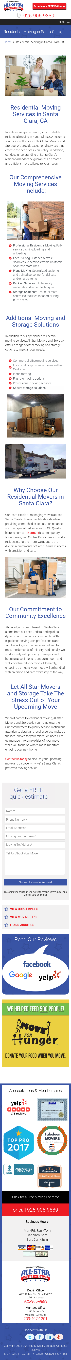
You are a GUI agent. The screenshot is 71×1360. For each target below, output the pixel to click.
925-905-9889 (38, 16)
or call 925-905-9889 (35, 1210)
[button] (62, 22)
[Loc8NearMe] (49, 1182)
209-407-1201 (35, 1318)
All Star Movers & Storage (49, 1176)
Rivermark (32, 532)
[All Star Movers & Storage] (13, 10)
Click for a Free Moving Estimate (35, 1197)
